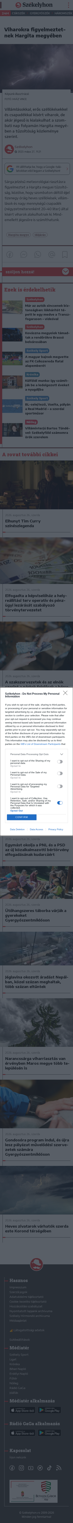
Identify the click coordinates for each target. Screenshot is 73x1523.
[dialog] (36, 761)
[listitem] (36, 754)
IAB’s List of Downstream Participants (41, 744)
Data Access (36, 829)
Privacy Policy (55, 829)
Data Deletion (17, 829)
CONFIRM (21, 817)
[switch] (60, 761)
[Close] (66, 694)
